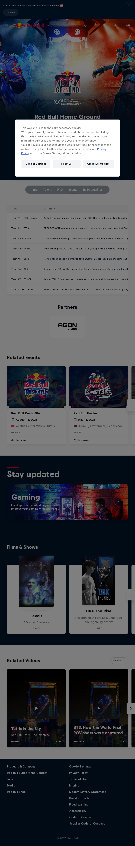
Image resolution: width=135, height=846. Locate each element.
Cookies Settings (36, 163)
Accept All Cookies (98, 163)
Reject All (66, 163)
